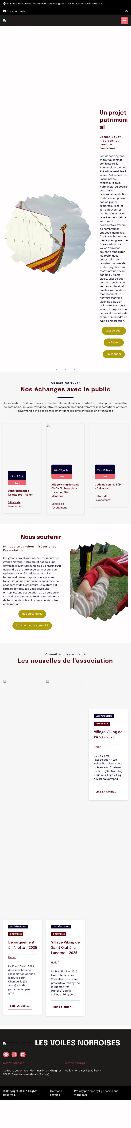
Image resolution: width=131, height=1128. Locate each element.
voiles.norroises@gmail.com (83, 1098)
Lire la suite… (21, 1034)
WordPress (81, 1122)
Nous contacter (17, 11)
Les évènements (18, 954)
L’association (113, 330)
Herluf (12, 985)
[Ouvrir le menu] (124, 20)
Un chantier (114, 354)
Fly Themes (106, 1119)
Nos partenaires (32, 641)
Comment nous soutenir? (32, 653)
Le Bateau (114, 342)
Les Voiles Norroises (77, 1071)
